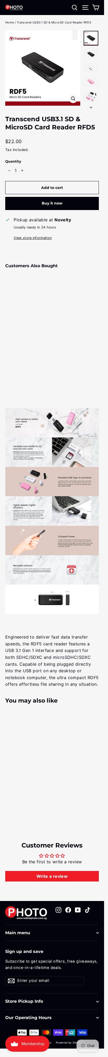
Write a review (52, 876)
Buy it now (52, 203)
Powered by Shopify (69, 1042)
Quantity (13, 161)
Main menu (17, 932)
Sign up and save (24, 951)
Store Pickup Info (24, 1001)
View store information (33, 238)
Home (9, 22)
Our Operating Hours (28, 1017)
